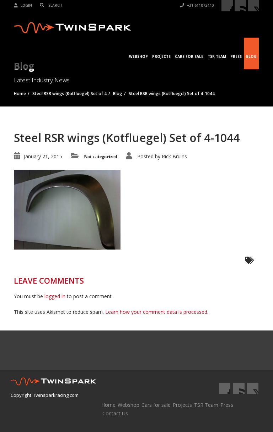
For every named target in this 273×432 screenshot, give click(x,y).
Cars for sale (156, 404)
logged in (54, 296)
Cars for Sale (189, 56)
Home (108, 404)
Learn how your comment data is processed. (156, 311)
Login (26, 5)
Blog (251, 56)
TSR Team (217, 56)
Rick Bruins (174, 156)
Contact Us (115, 413)
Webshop (138, 56)
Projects (161, 56)
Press (236, 56)
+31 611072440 (200, 5)
